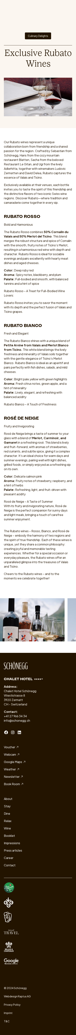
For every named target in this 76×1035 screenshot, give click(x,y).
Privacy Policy (12, 1004)
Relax (7, 821)
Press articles (13, 850)
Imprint (8, 1013)
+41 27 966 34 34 (15, 716)
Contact (9, 865)
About (8, 799)
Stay (7, 806)
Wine (7, 828)
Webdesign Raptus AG (17, 996)
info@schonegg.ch (17, 720)
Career (8, 858)
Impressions (12, 843)
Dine (7, 813)
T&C (7, 1021)
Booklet (9, 836)
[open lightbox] (32, 619)
